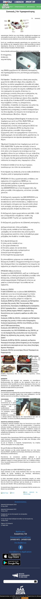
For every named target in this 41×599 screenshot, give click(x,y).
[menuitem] (10, 6)
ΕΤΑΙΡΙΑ (10, 6)
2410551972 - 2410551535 (20, 539)
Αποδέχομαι (25, 598)
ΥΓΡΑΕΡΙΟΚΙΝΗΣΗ (19, 6)
